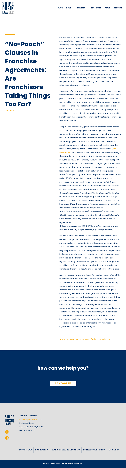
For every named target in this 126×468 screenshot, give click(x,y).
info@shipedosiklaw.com (30, 419)
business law (41, 450)
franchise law (25, 450)
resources (96, 8)
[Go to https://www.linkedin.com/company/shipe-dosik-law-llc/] (7, 438)
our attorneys (64, 8)
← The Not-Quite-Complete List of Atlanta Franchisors (85, 339)
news (107, 8)
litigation (114, 450)
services (81, 8)
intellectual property (94, 450)
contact (118, 8)
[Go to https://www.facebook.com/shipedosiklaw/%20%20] (7, 432)
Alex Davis (9, 110)
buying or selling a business (66, 450)
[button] (63, 383)
